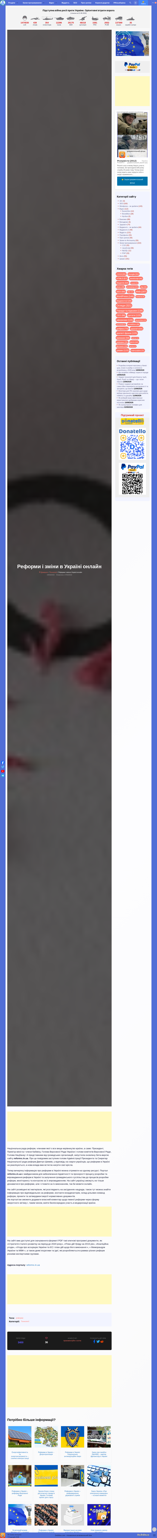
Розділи (11, 3)
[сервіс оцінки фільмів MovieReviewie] (2, 1535)
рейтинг (135, 338)
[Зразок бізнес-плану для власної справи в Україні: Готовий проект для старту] (46, 1475)
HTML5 (121, 278)
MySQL (125, 250)
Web (141, 291)
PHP (124, 253)
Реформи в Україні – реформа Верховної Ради (20, 1493)
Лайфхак (140, 297)
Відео (51, 3)
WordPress (125, 296)
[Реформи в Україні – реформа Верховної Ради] (19, 1475)
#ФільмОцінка (119, 3)
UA (155, 2)
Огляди (124, 305)
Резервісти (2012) (126, 160)
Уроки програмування (32, 3)
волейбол (133, 324)
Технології (53, 572)
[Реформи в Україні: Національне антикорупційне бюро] (72, 1437)
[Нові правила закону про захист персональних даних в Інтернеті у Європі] (99, 1514)
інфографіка (137, 350)
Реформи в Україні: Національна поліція (46, 1531)
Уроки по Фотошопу (127, 240)
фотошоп (121, 346)
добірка (122, 328)
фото (134, 342)
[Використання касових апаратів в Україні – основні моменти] (72, 1514)
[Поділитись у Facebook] (94, 1342)
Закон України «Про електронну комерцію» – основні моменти (99, 1493)
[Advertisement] (59, 1126)
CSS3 (121, 274)
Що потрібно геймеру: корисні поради (133, 372)
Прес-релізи (86, 3)
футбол (132, 346)
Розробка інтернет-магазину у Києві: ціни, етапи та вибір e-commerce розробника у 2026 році (132, 367)
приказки (123, 337)
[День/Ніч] (135, 3)
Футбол (125, 216)
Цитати (134, 315)
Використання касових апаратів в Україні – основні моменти (73, 1532)
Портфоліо (124, 235)
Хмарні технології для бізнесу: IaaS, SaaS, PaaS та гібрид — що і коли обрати (132, 379)
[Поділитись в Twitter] (98, 1342)
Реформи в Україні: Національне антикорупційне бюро (72, 1454)
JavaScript (126, 248)
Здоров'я (123, 224)
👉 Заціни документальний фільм (132, 181)
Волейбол (126, 214)
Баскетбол (126, 211)
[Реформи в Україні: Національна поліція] (46, 1514)
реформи (19, 1318)
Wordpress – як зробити (129, 206)
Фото (121, 256)
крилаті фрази (126, 333)
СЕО (120, 315)
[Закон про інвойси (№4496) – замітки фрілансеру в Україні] (99, 1437)
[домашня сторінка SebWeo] (2, 2)
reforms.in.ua (33, 1264)
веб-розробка (120, 324)
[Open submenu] (17, 3)
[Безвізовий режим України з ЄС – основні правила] (19, 1514)
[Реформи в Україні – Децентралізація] (46, 1437)
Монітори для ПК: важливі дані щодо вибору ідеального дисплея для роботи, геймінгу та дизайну (132, 393)
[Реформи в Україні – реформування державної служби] (72, 1475)
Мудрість (65, 3)
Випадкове (124, 222)
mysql (134, 283)
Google (133, 274)
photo (120, 287)
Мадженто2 (124, 300)
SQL (131, 292)
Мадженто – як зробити (129, 227)
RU (153, 2)
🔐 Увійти (143, 3)
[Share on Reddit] (102, 1342)
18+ (121, 201)
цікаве (122, 350)
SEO (75, 3)
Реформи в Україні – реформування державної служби (73, 1493)
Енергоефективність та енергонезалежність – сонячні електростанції (20, 1455)
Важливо (123, 219)
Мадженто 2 (124, 230)
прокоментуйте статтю (72, 1340)
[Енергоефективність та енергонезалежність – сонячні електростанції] (19, 1437)
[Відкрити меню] (154, 1535)
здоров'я (136, 328)
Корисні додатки (102, 3)
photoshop (132, 287)
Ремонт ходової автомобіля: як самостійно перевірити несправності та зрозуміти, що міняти (132, 386)
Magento (122, 282)
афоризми (124, 319)
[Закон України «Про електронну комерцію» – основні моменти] (99, 1475)
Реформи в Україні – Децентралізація (46, 1453)
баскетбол (140, 320)
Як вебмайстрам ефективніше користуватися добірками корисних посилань (131, 400)
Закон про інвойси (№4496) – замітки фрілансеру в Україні (99, 1454)
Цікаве (122, 259)
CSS (124, 245)
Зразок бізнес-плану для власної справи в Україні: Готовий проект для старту (46, 1494)
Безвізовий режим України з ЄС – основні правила (20, 1532)
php (143, 287)
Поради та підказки (129, 310)
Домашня (44, 572)
